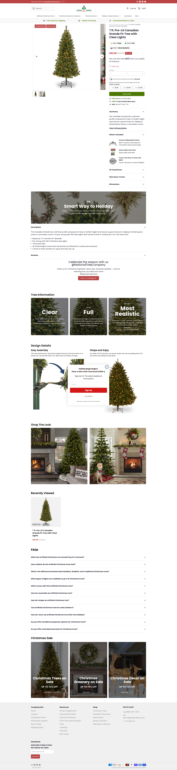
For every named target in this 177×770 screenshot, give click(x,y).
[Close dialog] (107, 367)
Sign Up (88, 390)
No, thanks (88, 396)
